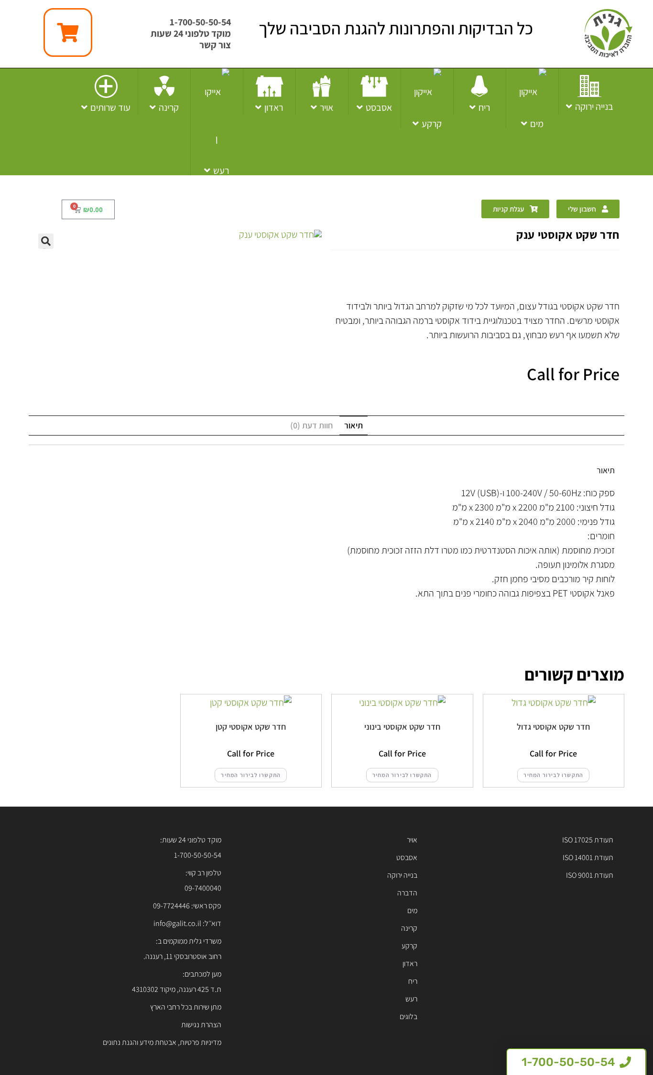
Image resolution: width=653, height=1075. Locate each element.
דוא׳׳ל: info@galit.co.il (187, 923)
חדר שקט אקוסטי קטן (251, 726)
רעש (411, 999)
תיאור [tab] (353, 425)
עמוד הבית (604, 272)
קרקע (409, 946)
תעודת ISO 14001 (588, 857)
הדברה (407, 893)
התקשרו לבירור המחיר (553, 774)
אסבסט (406, 857)
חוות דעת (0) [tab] (311, 425)
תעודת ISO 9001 (589, 875)
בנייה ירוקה (402, 875)
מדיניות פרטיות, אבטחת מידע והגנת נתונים (162, 1042)
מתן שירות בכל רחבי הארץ (185, 1007)
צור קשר (215, 45)
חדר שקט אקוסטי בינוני (402, 726)
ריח (412, 981)
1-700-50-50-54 (200, 22)
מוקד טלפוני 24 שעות (191, 33)
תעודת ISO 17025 (587, 840)
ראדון (410, 963)
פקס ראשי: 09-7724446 (187, 906)
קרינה (409, 928)
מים (412, 910)
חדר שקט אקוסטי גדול (553, 726)
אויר (412, 840)
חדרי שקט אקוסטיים (549, 272)
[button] (46, 241)
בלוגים (408, 1016)
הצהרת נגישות (201, 1025)
